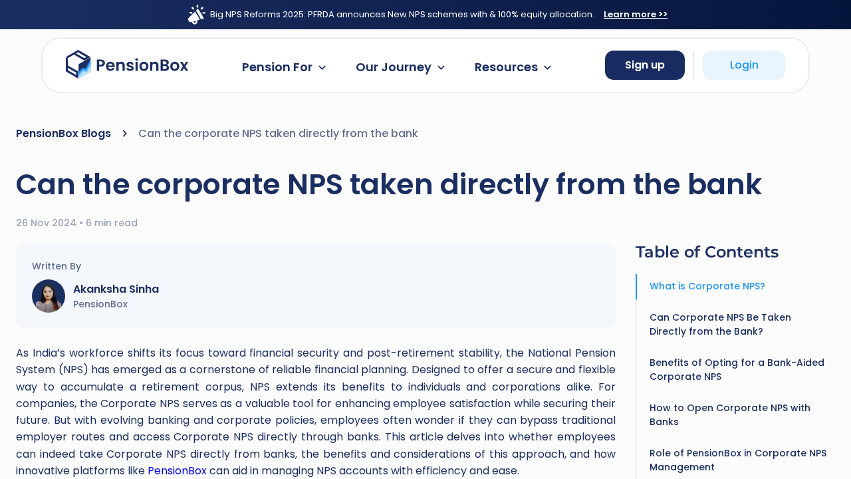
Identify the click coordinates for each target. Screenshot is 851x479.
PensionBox (177, 470)
